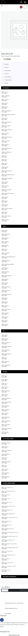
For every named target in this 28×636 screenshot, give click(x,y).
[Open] (25, 7)
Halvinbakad (8, 70)
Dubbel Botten (8, 76)
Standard (7, 64)
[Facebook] (2, 620)
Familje (6, 83)
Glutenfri (7, 73)
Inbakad (6, 67)
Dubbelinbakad (8, 80)
